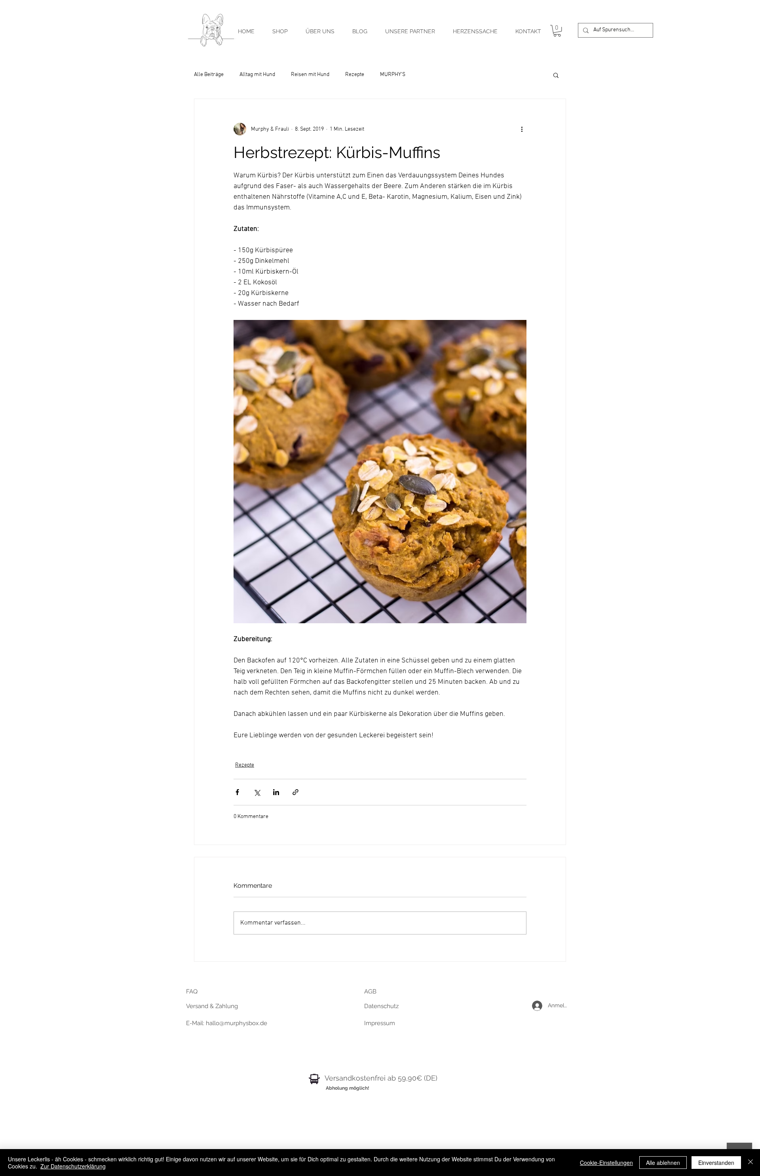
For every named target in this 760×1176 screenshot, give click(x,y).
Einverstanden (716, 1162)
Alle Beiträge (209, 74)
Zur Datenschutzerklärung (73, 1166)
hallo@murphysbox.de (236, 1023)
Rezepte (354, 74)
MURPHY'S (392, 74)
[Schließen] (750, 1162)
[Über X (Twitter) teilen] (256, 792)
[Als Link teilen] (295, 792)
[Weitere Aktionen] (521, 129)
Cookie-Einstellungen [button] (606, 1162)
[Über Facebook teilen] (237, 792)
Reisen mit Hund (310, 74)
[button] (557, 30)
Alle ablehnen (663, 1162)
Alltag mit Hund (257, 74)
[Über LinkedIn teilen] (276, 792)
